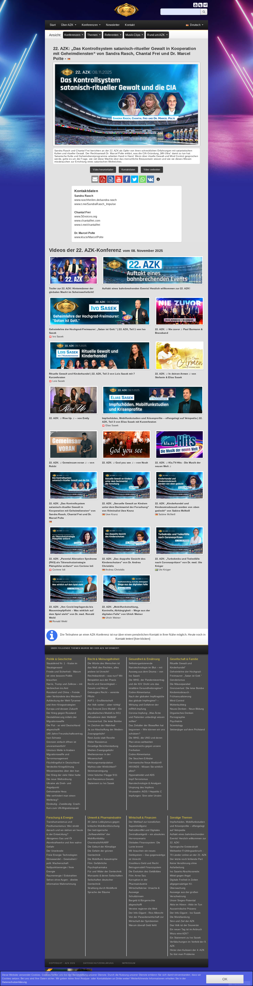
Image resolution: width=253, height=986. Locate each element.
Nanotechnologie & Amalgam (145, 783)
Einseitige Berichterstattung (103, 746)
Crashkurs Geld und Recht (144, 863)
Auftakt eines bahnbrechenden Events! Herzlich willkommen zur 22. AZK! (188, 838)
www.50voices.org (85, 216)
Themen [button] (92, 34)
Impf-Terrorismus (138, 779)
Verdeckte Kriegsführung (60, 766)
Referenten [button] (112, 34)
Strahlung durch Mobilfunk (102, 888)
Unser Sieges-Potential (183, 900)
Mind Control (177, 700)
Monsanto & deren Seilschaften (105, 875)
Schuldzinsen (136, 896)
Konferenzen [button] (90, 24)
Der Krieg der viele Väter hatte (63, 775)
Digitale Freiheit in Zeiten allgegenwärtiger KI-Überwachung (184, 883)
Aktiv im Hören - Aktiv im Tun (186, 904)
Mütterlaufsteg (178, 704)
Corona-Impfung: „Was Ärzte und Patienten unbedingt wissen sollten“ (147, 717)
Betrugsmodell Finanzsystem (145, 867)
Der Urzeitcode (54, 850)
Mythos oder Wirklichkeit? (102, 766)
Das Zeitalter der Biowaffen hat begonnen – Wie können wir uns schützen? (147, 729)
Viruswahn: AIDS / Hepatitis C (145, 791)
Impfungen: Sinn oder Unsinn (145, 795)
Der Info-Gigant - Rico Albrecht (146, 912)
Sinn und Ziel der (180, 921)
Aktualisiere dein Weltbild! (102, 717)
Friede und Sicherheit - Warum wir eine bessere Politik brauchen (63, 675)
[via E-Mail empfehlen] (95, 179)
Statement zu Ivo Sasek (101, 783)
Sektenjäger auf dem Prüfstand (187, 729)
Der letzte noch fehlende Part (186, 859)
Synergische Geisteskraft (184, 846)
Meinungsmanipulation (100, 762)
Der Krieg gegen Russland (61, 713)
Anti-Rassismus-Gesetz (101, 779)
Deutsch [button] (195, 24)
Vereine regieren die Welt (143, 908)
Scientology (176, 725)
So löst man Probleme (182, 954)
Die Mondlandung (180, 917)
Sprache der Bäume (99, 892)
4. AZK (200, 950)
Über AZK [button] (67, 24)
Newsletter (112, 24)
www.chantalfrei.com (87, 220)
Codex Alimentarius (139, 692)
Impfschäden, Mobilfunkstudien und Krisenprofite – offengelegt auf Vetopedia (187, 825)
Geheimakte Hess (56, 791)
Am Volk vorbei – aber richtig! (104, 704)
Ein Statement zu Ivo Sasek (185, 937)
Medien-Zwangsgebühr (101, 750)
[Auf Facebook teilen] (126, 179)
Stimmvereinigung (98, 770)
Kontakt (129, 24)
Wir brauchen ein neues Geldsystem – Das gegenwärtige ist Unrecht (147, 854)
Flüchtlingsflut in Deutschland (62, 762)
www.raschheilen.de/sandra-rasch (95, 199)
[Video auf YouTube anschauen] (118, 179)
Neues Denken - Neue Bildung (187, 708)
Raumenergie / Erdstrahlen (61, 875)
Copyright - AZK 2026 (62, 963)
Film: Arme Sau (137, 875)
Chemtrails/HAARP (98, 842)
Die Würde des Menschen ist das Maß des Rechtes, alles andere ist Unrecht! (104, 667)
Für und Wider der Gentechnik (105, 871)
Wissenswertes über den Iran (62, 770)
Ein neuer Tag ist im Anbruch (186, 929)
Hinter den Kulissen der (183, 950)
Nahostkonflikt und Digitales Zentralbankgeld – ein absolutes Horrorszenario (147, 834)
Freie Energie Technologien (61, 855)
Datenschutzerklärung (98, 963)
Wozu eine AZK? (179, 933)
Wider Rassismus (97, 741)
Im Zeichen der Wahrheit (101, 725)
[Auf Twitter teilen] (134, 179)
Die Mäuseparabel (180, 684)
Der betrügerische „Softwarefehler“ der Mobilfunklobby (99, 834)
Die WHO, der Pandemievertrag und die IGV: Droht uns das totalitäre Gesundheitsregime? (146, 683)
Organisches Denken (181, 713)
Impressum (128, 963)
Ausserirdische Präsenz (183, 908)
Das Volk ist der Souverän (184, 925)
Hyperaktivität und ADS (141, 775)
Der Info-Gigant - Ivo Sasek (185, 912)
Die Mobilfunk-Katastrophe (102, 859)
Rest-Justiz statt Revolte (101, 737)
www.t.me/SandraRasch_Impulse (95, 204)
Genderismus (177, 679)
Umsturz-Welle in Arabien (60, 750)
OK (224, 979)
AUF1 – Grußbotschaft (100, 700)
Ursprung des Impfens (141, 787)
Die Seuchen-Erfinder (141, 758)
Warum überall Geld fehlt (143, 925)
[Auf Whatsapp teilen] (142, 179)
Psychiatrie (176, 721)
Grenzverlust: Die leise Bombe (105, 721)
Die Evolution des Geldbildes (145, 871)
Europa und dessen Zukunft (62, 708)
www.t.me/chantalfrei (87, 224)
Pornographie (177, 717)
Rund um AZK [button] (156, 34)
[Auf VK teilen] (150, 179)
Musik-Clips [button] (133, 34)
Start (53, 24)
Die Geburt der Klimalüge (102, 846)
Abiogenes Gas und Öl (59, 838)
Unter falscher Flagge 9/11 (102, 775)
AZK (192, 921)
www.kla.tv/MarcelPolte (88, 237)
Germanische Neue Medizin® (145, 762)
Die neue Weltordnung (59, 779)
